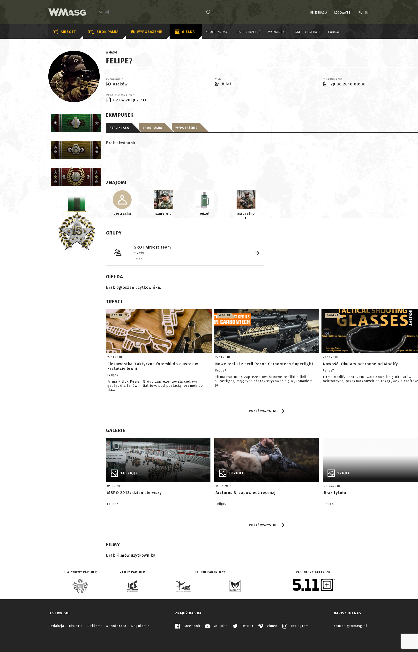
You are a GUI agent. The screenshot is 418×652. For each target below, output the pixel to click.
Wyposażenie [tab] (186, 127)
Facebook (191, 626)
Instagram (299, 626)
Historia (75, 626)
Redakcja (56, 626)
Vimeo (271, 626)
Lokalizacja (114, 78)
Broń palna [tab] (152, 127)
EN (366, 12)
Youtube (220, 626)
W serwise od (332, 78)
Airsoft (68, 32)
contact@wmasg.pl (350, 626)
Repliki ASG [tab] (119, 127)
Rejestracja (318, 12)
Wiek (218, 78)
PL (360, 12)
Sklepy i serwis (308, 32)
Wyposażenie (149, 32)
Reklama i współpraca (106, 626)
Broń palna (108, 32)
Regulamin (140, 626)
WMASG (111, 52)
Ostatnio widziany (120, 94)
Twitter (247, 626)
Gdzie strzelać (248, 32)
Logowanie (342, 12)
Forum (333, 32)
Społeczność (217, 32)
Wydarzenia (278, 32)
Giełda (188, 32)
